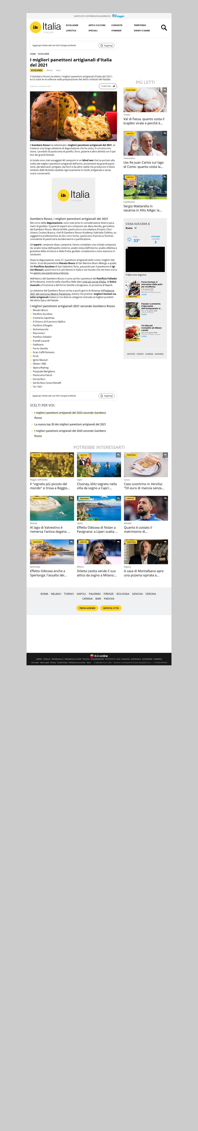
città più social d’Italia (94, 281)
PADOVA (109, 598)
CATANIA (87, 598)
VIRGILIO (46, 659)
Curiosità (116, 25)
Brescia (33, 523)
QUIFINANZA (136, 659)
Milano (50, 70)
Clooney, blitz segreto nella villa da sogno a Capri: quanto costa (97, 488)
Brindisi (127, 523)
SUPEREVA (158, 659)
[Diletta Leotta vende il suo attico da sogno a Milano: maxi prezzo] (99, 551)
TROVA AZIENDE (87, 608)
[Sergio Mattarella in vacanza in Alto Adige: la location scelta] (145, 187)
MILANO (56, 594)
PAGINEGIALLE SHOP (73, 659)
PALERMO (95, 594)
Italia (58, 70)
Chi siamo (35, 662)
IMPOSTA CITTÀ (111, 608)
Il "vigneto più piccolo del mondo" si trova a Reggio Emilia (48, 488)
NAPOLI (81, 594)
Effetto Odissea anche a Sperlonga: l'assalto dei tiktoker (47, 575)
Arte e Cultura (97, 25)
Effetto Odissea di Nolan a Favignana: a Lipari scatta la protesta (97, 531)
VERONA (151, 594)
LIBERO (39, 659)
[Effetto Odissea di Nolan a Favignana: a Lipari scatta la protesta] (99, 508)
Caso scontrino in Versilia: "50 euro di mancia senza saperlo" (143, 488)
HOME (33, 54)
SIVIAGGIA (126, 659)
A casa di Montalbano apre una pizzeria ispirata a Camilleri (144, 575)
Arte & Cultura (39, 498)
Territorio (140, 25)
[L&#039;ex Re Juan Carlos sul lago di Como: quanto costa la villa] (145, 143)
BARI (98, 598)
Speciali (93, 30)
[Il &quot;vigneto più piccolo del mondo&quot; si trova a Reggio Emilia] (52, 464)
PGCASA (86, 659)
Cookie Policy (62, 662)
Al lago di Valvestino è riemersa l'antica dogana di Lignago (50, 531)
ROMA (44, 594)
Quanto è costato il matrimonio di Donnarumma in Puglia (141, 531)
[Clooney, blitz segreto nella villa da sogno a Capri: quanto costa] (99, 464)
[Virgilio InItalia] (45, 28)
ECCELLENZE (43, 54)
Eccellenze (72, 25)
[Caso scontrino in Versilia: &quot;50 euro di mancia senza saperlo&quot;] (146, 464)
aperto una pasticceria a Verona (50, 273)
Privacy (53, 662)
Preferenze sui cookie (77, 662)
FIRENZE (109, 594)
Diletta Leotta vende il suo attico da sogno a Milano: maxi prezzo (96, 575)
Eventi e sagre (142, 30)
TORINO (69, 594)
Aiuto (89, 662)
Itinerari (116, 30)
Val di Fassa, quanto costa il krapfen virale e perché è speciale (143, 123)
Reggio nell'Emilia (39, 479)
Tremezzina (129, 158)
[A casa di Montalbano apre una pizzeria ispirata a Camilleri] (146, 551)
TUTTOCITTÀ (110, 659)
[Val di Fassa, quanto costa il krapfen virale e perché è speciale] (145, 99)
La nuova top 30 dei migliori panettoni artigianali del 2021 (70, 424)
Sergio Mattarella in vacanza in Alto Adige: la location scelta (141, 210)
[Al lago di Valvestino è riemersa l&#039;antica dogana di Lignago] (52, 508)
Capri (79, 479)
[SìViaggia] (118, 16)
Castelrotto (129, 201)
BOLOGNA (123, 594)
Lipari (80, 523)
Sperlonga (35, 566)
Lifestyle (71, 30)
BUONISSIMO (147, 659)
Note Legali (44, 662)
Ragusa (127, 566)
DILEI (118, 659)
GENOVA (137, 594)
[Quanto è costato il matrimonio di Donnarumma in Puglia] (146, 508)
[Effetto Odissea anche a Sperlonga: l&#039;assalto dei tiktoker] (52, 551)
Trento (126, 114)
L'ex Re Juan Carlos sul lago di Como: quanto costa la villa (143, 166)
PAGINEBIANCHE (97, 659)
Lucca (127, 479)
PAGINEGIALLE (57, 659)
